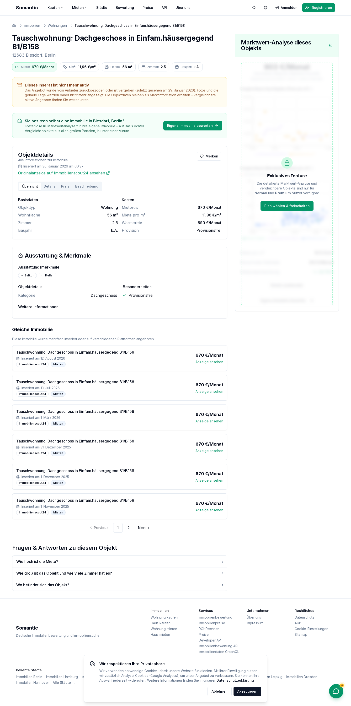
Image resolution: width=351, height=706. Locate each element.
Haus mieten (160, 634)
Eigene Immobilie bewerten (190, 126)
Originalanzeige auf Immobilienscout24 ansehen (61, 173)
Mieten (78, 7)
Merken (212, 156)
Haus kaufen (160, 623)
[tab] (86, 186)
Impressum (255, 623)
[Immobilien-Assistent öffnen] (336, 691)
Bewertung (125, 7)
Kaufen (54, 7)
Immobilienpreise (212, 623)
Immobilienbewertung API (218, 646)
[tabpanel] (119, 215)
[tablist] (60, 186)
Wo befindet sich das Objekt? (119, 584)
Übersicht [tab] (30, 186)
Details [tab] (49, 186)
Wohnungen (57, 25)
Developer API (210, 640)
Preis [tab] (65, 186)
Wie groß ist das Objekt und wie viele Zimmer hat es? (119, 573)
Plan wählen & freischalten (287, 206)
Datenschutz (304, 617)
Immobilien (32, 25)
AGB (298, 623)
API (164, 7)
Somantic (27, 8)
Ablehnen (220, 691)
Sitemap (301, 634)
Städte (101, 7)
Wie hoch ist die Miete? (119, 561)
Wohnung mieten (164, 629)
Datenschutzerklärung (235, 680)
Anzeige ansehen (209, 362)
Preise (148, 7)
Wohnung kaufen (164, 617)
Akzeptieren (247, 691)
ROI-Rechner (209, 629)
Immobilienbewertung (215, 617)
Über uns (183, 7)
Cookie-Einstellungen (311, 629)
